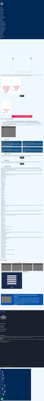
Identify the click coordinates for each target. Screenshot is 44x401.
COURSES (1, 374)
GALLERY (1, 34)
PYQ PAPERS (1, 18)
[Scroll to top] (0, 368)
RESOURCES (1, 378)
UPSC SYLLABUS (2, 21)
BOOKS (1, 19)
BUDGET (1, 389)
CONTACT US (1, 33)
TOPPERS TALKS (2, 30)
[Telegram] (4, 311)
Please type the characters (11, 282)
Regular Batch (2, 326)
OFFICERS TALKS (2, 31)
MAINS (1, 379)
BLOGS (1, 35)
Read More (4, 92)
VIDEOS (1, 20)
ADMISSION (1, 375)
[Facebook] (2, 311)
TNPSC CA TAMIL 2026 (2, 388)
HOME (1, 6)
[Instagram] (1, 311)
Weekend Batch (3, 327)
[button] (2, 399)
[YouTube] (0, 311)
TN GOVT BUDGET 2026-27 (3, 28)
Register (7, 92)
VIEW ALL (22, 157)
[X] (3, 311)
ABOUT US (1, 7)
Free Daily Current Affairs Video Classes (22, 116)
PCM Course (2, 325)
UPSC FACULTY (2, 9)
